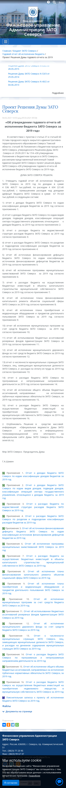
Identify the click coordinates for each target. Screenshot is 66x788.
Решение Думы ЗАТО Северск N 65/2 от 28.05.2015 (29, 67)
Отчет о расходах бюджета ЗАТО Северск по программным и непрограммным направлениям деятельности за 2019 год (33, 657)
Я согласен (10, 782)
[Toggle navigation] (5, 41)
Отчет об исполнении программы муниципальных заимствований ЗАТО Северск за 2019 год (33, 547)
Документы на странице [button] (18, 711)
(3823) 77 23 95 (15, 750)
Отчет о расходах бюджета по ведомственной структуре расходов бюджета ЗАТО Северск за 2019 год (33, 507)
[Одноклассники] (8, 725)
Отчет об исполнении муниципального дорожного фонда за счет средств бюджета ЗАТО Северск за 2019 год (33, 626)
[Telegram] (13, 725)
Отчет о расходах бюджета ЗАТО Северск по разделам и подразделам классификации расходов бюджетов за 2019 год (33, 519)
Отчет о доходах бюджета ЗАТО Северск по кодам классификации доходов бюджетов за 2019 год (33, 476)
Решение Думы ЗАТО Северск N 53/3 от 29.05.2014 (29, 75)
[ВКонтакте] (4, 725)
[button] (59, 781)
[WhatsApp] (17, 725)
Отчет (30, 682)
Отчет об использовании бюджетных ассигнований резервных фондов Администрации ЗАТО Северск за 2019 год (33, 614)
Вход (61, 2)
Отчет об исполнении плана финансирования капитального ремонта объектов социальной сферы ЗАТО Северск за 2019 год (33, 574)
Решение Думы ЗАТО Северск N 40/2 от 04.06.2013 (29, 83)
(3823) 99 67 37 (16, 753)
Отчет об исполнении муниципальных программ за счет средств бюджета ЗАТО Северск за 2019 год (33, 602)
